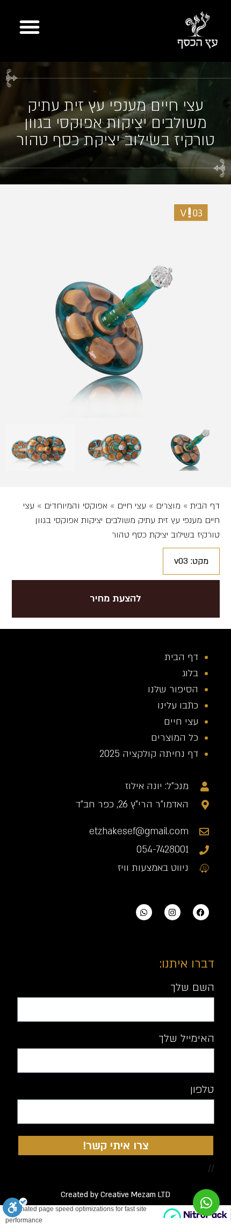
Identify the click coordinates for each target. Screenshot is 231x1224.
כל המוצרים (174, 738)
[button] (29, 27)
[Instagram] (172, 912)
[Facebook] (201, 912)
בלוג (190, 673)
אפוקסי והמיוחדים (75, 506)
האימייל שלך (186, 1039)
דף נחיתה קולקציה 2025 (148, 754)
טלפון (202, 1090)
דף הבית (205, 506)
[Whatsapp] (144, 912)
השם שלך (192, 988)
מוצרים (168, 506)
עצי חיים (131, 506)
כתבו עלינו (177, 705)
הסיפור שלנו (173, 689)
